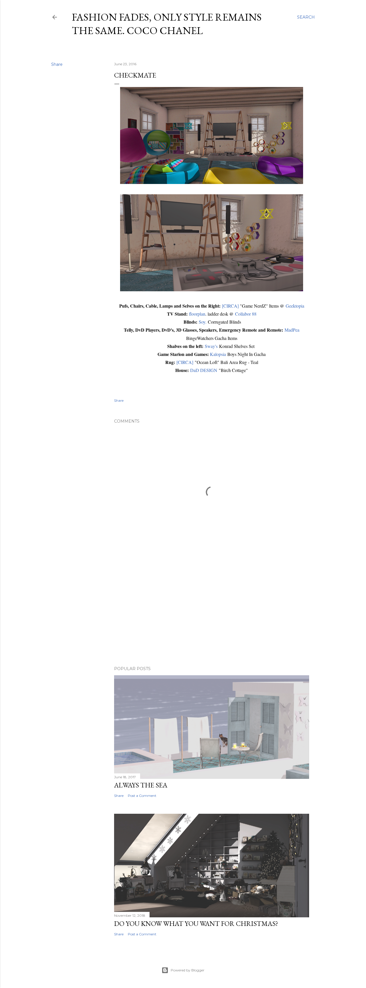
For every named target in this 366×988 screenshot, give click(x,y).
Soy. (202, 322)
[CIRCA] (230, 306)
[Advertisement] (211, 612)
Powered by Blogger (187, 970)
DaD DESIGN (203, 370)
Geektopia (295, 306)
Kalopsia (218, 354)
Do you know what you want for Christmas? (196, 923)
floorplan (197, 314)
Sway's (211, 346)
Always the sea (140, 785)
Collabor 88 (245, 314)
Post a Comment (142, 795)
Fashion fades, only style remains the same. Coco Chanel (167, 23)
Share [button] (57, 64)
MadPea (292, 330)
